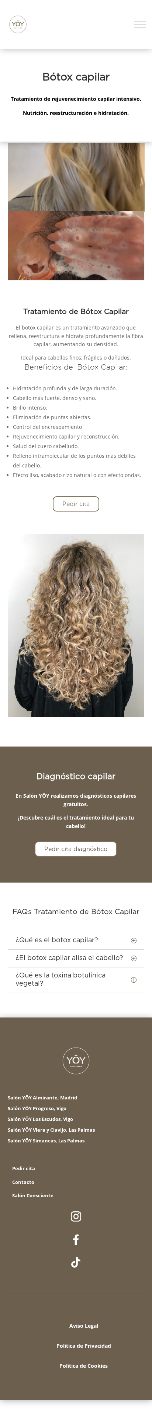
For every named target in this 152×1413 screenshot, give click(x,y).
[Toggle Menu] (140, 24)
